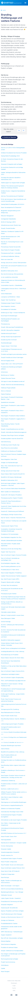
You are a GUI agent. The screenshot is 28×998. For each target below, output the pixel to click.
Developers (14, 983)
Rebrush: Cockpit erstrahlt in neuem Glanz (12, 615)
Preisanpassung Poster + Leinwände (11, 253)
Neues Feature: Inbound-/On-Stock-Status (12, 658)
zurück (4, 10)
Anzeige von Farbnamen (7, 920)
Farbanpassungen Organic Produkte (10, 303)
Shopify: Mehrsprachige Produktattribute (12, 327)
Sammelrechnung (6, 442)
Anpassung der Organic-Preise (9, 526)
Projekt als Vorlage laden (7, 874)
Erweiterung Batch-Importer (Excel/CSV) (12, 438)
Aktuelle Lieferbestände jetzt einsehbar (11, 540)
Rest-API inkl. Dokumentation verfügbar (12, 938)
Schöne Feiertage (5, 621)
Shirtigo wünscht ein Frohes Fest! (10, 471)
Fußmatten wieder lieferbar (8, 612)
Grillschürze (4, 372)
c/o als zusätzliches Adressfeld (9, 277)
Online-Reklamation (6, 294)
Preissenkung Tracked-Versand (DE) (11, 247)
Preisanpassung (5, 324)
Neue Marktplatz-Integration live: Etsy (11, 537)
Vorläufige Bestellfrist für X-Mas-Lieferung (12, 651)
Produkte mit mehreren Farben (9, 947)
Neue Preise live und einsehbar (9, 448)
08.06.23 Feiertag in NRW (8, 222)
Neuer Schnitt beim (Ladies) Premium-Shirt (13, 868)
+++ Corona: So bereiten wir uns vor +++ (12, 742)
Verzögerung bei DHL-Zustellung (10, 709)
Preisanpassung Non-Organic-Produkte (12, 498)
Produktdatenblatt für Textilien (9, 923)
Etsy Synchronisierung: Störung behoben (12, 274)
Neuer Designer (5, 971)
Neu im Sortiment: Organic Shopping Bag (12, 677)
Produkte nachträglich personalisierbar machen (14, 354)
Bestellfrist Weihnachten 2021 (9, 480)
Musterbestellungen (6, 343)
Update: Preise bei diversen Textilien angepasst (13, 576)
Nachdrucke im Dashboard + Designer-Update (13, 843)
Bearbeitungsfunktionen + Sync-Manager (12, 892)
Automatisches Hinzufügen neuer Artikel (12, 812)
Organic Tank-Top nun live (8, 552)
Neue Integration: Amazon (8, 306)
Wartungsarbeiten (6, 840)
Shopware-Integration (7, 904)
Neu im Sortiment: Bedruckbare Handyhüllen (13, 488)
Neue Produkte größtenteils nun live (10, 566)
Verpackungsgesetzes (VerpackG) (10, 852)
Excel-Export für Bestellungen (9, 316)
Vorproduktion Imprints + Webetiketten (11, 285)
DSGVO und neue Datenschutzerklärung (12, 889)
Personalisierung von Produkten (9, 654)
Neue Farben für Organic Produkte (10, 250)
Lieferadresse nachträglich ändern (10, 674)
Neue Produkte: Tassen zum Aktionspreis (12, 865)
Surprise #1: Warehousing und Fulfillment (12, 511)
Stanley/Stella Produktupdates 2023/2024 (12, 204)
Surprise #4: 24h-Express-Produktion (11, 495)
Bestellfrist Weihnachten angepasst (10, 640)
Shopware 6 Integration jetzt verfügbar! (11, 164)
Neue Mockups (5, 877)
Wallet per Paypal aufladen (8, 388)
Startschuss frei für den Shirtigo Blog (11, 549)
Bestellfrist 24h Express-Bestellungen (11, 477)
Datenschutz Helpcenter (13, 981)
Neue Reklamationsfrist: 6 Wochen (10, 712)
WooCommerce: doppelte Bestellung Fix (12, 805)
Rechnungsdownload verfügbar (9, 959)
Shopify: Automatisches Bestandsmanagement (13, 432)
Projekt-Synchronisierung (8, 962)
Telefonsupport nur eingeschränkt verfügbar (13, 183)
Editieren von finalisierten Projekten (10, 808)
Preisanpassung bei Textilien (9, 593)
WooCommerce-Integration (8, 944)
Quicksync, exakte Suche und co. (10, 789)
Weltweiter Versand (6, 895)
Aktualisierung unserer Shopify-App (11, 225)
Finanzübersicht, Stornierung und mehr (11, 901)
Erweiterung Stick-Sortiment (9, 340)
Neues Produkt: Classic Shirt (9, 836)
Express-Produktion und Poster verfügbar (12, 911)
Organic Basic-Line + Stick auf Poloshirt (12, 364)
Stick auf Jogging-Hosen (7, 360)
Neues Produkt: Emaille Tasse (9, 716)
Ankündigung (4, 965)
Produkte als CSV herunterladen (9, 534)
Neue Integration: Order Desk (9, 459)
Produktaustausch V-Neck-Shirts (10, 569)
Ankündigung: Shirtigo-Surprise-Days (11, 514)
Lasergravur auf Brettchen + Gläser (10, 297)
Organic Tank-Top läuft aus (8, 300)
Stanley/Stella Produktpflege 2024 (10, 156)
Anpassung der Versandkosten (9, 908)
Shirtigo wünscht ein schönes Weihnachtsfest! (13, 262)
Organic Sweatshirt (6, 935)
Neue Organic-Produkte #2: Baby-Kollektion (13, 416)
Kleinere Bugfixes (5, 941)
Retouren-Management (7, 216)
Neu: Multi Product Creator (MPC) (10, 579)
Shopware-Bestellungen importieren (11, 745)
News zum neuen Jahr (7, 259)
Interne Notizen (5, 749)
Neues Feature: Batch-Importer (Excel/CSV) (13, 474)
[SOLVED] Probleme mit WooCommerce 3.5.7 (13, 833)
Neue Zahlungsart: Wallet (8, 618)
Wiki (14, 990)
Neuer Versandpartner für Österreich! (11, 207)
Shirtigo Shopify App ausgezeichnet (11, 336)
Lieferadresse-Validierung (8, 780)
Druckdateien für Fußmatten (8, 309)
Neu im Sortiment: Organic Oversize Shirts (12, 671)
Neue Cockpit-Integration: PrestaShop (11, 573)
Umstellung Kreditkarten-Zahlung (10, 256)
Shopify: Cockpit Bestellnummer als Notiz (12, 429)
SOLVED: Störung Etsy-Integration (10, 330)
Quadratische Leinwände (7, 402)
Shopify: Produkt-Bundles (8, 228)
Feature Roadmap (6, 394)
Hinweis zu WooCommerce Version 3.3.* (12, 917)
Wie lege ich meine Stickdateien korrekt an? (13, 381)
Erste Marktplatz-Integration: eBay (10, 563)
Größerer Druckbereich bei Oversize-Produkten (14, 153)
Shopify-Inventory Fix (7, 855)
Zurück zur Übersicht (10, 137)
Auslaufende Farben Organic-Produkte (11, 858)
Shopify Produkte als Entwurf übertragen (12, 357)
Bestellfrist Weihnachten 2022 (9, 271)
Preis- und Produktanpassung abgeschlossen (13, 680)
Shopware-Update (6, 849)
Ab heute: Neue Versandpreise (9, 585)
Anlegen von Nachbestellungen (9, 462)
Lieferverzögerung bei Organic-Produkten (12, 724)
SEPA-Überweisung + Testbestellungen (11, 932)
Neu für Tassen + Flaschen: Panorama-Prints (13, 517)
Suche (14, 988)
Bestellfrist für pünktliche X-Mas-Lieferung (12, 752)
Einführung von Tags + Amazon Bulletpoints (13, 312)
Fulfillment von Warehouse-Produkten (11, 451)
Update (3, 968)
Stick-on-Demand (6, 391)
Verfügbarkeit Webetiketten (8, 219)
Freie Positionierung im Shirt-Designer (11, 914)
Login (14, 985)
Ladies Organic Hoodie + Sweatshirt (11, 898)
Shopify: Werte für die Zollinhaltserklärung (12, 384)
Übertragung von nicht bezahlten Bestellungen (13, 802)
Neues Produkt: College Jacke (9, 862)
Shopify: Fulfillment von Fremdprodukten (12, 950)
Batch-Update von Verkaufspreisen (10, 492)
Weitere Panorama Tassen (8, 378)
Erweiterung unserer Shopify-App (10, 445)
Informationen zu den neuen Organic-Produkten (14, 820)
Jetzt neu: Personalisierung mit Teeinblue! (12, 196)
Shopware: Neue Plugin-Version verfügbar (12, 435)
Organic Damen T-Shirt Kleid (9, 346)
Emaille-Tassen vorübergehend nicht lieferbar (13, 648)
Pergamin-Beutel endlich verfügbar (10, 582)
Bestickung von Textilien (7, 375)
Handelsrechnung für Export (8, 333)
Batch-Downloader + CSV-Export (10, 886)
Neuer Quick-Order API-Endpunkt (10, 871)
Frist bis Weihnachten (7, 846)
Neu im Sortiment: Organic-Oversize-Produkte (13, 555)
